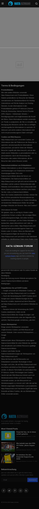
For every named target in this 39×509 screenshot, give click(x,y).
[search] (36, 3)
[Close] (35, 242)
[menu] (2, 3)
